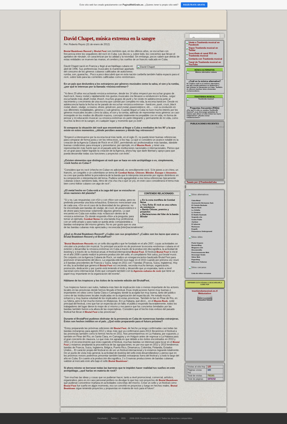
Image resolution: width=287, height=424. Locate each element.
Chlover (140, 172)
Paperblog (195, 259)
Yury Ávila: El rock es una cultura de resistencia (158, 206)
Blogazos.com (197, 248)
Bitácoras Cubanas (199, 262)
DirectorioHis (196, 250)
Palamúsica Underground (201, 231)
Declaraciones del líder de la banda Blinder (159, 215)
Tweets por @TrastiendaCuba (202, 182)
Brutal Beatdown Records (79, 243)
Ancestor (171, 172)
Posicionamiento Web (200, 252)
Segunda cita (196, 217)
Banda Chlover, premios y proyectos (154, 210)
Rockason (195, 227)
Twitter (114, 418)
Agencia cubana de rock (147, 271)
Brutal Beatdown (117, 361)
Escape (159, 172)
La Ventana (195, 212)
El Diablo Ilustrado (198, 215)
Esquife (194, 229)
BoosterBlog (196, 245)
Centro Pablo (196, 219)
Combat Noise (126, 172)
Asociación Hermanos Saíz (202, 203)
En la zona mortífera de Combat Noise (157, 201)
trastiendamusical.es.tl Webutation (205, 292)
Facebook (102, 418)
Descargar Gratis (198, 255)
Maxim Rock (144, 145)
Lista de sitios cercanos (201, 273)
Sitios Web (195, 257)
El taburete (195, 224)
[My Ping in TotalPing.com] (204, 299)
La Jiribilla (195, 210)
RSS (123, 418)
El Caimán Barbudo (199, 205)
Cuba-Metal (195, 200)
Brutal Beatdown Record (78, 51)
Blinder (150, 172)
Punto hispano (197, 243)
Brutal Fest (100, 51)
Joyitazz (194, 222)
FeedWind (220, 127)
